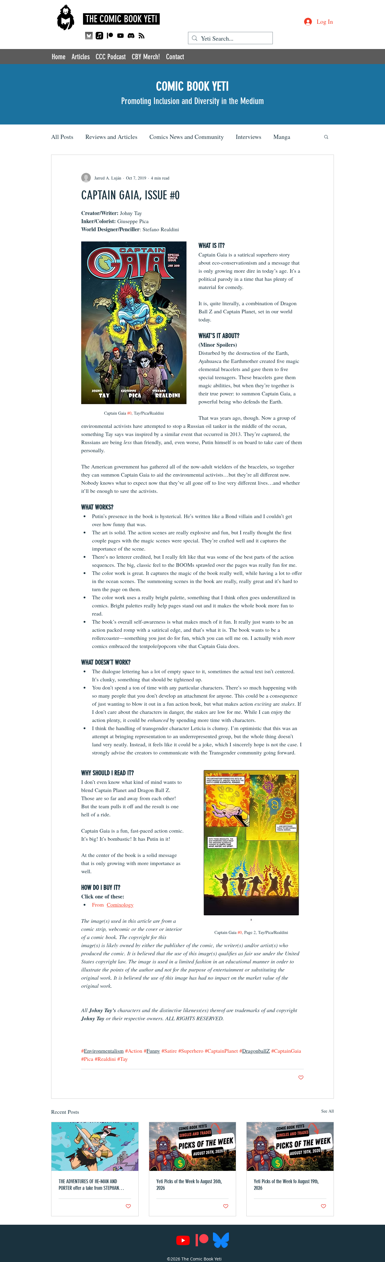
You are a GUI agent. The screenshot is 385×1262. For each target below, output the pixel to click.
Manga (281, 136)
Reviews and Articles (111, 136)
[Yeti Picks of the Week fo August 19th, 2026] (290, 1146)
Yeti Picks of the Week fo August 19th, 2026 (286, 1184)
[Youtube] (120, 35)
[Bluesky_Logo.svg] (221, 1240)
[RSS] (141, 35)
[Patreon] (110, 35)
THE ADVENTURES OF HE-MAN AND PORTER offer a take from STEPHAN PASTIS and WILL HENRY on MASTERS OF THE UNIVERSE (93, 1184)
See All (327, 1111)
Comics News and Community (186, 136)
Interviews (248, 136)
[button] (326, 136)
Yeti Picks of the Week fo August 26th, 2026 (189, 1184)
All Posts (62, 136)
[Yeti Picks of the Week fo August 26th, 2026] (192, 1146)
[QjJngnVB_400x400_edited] (89, 35)
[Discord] (131, 35)
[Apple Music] (99, 35)
